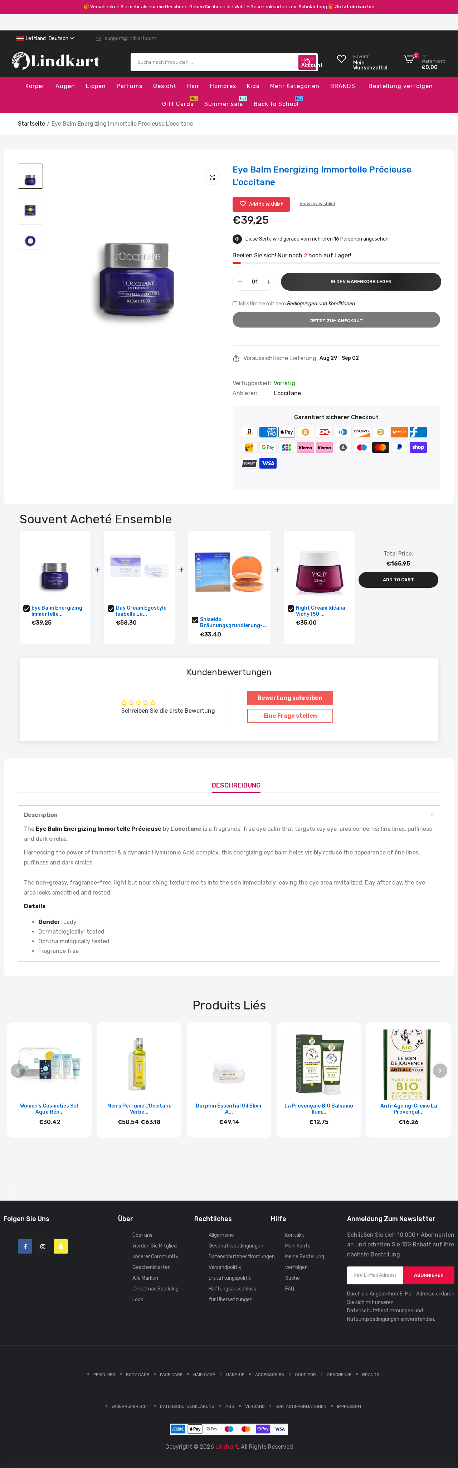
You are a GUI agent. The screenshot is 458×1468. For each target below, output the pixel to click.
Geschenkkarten (151, 1267)
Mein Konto (298, 1246)
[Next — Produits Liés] (440, 1071)
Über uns (142, 1235)
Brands (370, 1374)
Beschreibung (236, 785)
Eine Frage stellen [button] (290, 715)
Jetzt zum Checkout (336, 320)
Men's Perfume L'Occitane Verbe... (139, 1109)
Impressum (349, 1406)
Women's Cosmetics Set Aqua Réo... (49, 1109)
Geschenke (339, 1374)
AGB (229, 1406)
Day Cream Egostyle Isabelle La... (141, 611)
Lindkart (226, 1446)
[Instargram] (43, 1246)
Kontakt (294, 1235)
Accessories (269, 1374)
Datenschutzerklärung (187, 1406)
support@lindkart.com (130, 38)
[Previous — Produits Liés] (18, 1071)
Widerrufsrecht (130, 1406)
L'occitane (287, 393)
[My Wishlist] (10, 1193)
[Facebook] (25, 1246)
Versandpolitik (225, 1267)
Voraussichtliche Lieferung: (280, 358)
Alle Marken (145, 1278)
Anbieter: (245, 393)
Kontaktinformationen (301, 1406)
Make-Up (235, 1374)
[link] (444, 1416)
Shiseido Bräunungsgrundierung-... (233, 622)
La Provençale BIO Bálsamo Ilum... (318, 1109)
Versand (255, 1406)
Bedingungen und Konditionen (321, 304)
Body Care (137, 1374)
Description (41, 814)
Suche (292, 1278)
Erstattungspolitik (230, 1278)
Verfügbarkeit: (252, 383)
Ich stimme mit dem (297, 304)
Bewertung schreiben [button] (290, 697)
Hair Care (204, 1374)
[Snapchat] (61, 1246)
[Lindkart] (55, 62)
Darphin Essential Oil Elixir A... (229, 1109)
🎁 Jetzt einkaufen (351, 6)
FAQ (289, 1289)
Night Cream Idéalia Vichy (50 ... (320, 611)
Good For (305, 1374)
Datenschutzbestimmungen (242, 1257)
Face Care (171, 1374)
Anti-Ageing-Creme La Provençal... (408, 1109)
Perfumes (104, 1374)
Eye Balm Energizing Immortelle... (56, 611)
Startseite (31, 123)
